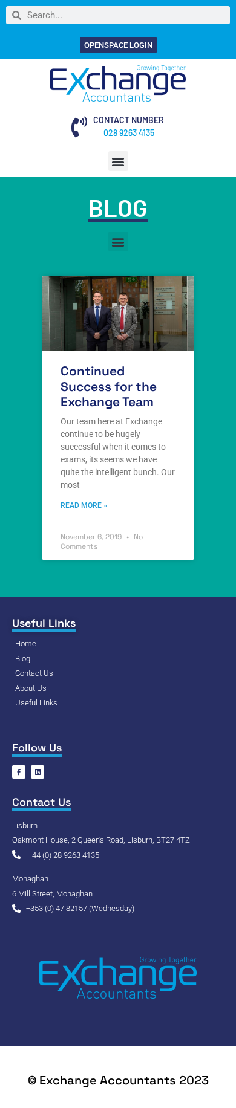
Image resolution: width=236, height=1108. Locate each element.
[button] (118, 161)
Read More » (84, 505)
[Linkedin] (37, 772)
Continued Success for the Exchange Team (109, 386)
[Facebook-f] (18, 772)
